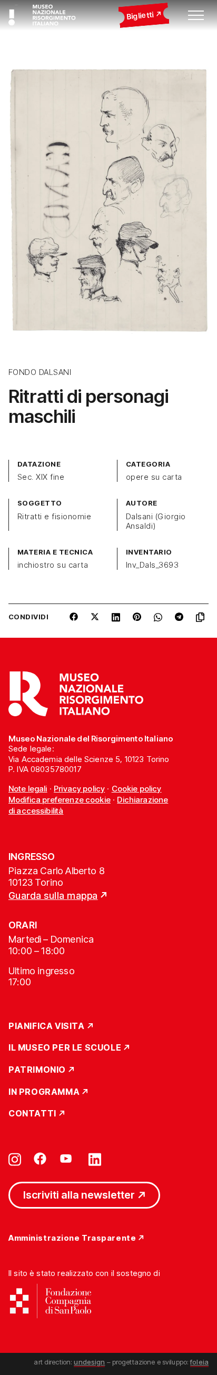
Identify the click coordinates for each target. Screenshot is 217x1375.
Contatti (32, 1114)
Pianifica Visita (46, 1026)
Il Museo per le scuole (64, 1048)
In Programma (44, 1092)
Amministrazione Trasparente (72, 1238)
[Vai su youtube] (67, 1158)
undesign (89, 1362)
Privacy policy (79, 789)
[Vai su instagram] (14, 1158)
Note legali (27, 789)
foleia (199, 1362)
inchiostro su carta (52, 565)
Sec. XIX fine (40, 477)
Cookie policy (137, 789)
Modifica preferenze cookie (59, 800)
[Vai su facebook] (40, 1158)
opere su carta (154, 477)
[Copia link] (202, 620)
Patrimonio (37, 1070)
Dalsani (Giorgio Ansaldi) (156, 521)
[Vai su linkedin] (94, 1158)
